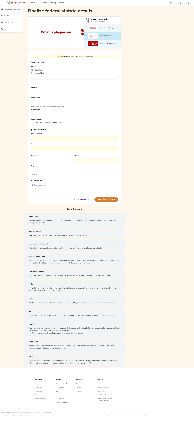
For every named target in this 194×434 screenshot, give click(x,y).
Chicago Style (60, 398)
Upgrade (7, 16)
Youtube (79, 391)
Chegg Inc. (38, 387)
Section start (35, 98)
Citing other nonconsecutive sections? (50, 123)
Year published (36, 134)
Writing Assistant (57, 3)
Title (32, 77)
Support (6, 29)
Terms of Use (101, 384)
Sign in (188, 3)
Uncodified (39, 73)
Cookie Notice (101, 391)
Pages (33, 166)
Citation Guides (60, 387)
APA (57, 391)
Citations (32, 3)
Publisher (34, 156)
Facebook (79, 384)
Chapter (34, 88)
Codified (38, 70)
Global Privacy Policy (103, 387)
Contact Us (38, 391)
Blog (36, 384)
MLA (57, 395)
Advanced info (36, 144)
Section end (35, 109)
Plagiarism (43, 3)
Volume (78, 156)
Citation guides (8, 22)
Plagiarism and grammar (12, 9)
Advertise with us (40, 398)
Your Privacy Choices (103, 395)
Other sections (36, 119)
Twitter (78, 387)
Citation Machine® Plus (63, 384)
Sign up (181, 3)
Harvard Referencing (62, 402)
